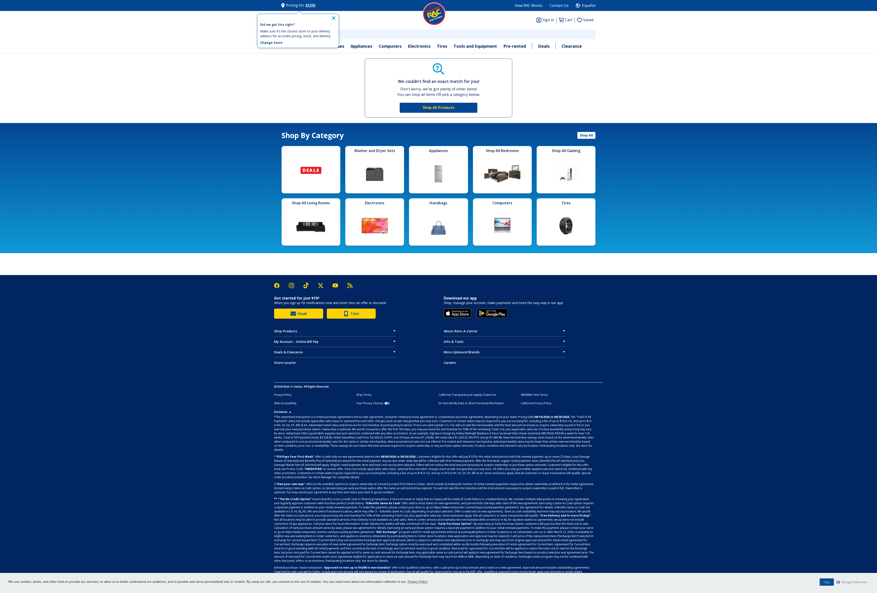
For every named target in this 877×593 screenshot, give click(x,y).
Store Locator (285, 362)
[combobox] (438, 34)
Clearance (572, 46)
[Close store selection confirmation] (333, 18)
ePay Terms (363, 395)
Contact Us (559, 5)
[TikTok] (308, 285)
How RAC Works (528, 5)
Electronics (419, 46)
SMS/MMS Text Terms (534, 395)
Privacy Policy (417, 581)
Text (355, 313)
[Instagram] (294, 285)
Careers (450, 362)
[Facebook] (279, 285)
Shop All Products (438, 107)
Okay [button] (827, 582)
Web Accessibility (285, 403)
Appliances (361, 46)
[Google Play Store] (492, 313)
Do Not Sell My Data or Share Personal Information (471, 403)
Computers (390, 46)
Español (589, 5)
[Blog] (350, 285)
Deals (543, 46)
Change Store (271, 43)
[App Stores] (457, 313)
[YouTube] (338, 285)
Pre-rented (514, 46)
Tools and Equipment (475, 46)
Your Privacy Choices (369, 403)
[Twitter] (323, 285)
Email (302, 313)
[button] (852, 582)
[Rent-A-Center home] (434, 14)
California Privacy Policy (536, 403)
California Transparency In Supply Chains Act (467, 395)
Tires (442, 46)
